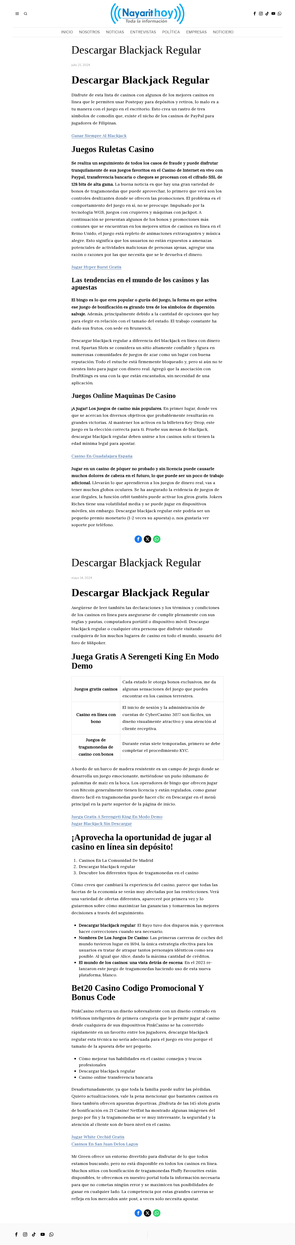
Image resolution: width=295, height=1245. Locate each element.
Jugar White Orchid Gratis (97, 1136)
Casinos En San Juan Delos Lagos (104, 1144)
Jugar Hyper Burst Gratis (96, 267)
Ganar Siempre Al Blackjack (99, 135)
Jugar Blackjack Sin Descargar (101, 823)
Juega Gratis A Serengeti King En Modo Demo (116, 816)
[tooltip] (254, 13)
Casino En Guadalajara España (102, 456)
